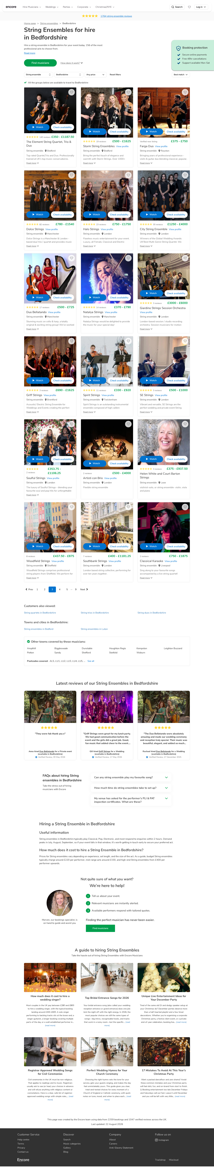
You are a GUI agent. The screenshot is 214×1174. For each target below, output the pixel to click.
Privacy (21, 1147)
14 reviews (101, 307)
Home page (30, 23)
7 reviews (87, 556)
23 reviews (101, 224)
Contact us (23, 1151)
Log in (199, 7)
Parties (66, 7)
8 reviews (30, 556)
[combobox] (38, 74)
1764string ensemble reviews (116, 16)
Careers (113, 1143)
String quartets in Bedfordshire (40, 612)
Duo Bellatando (46, 751)
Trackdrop (160, 1159)
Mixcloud (173, 1159)
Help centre (23, 1139)
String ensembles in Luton (94, 629)
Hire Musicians (30, 7)
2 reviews (30, 472)
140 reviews (45, 137)
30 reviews (158, 224)
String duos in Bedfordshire (152, 612)
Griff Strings (104, 751)
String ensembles (49, 23)
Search (179, 7)
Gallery (67, 1147)
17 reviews (44, 307)
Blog (65, 1151)
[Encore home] (11, 7)
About (112, 1139)
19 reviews (101, 141)
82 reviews (44, 224)
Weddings (50, 7)
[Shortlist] (189, 7)
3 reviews (157, 303)
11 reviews (101, 390)
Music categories (72, 1143)
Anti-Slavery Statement (121, 1147)
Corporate (82, 7)
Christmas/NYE (103, 7)
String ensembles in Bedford (38, 629)
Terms (20, 1143)
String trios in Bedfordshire (95, 612)
